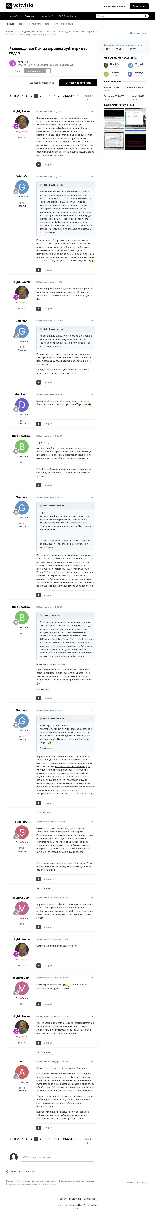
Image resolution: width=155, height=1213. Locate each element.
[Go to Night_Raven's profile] (22, 122)
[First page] (10, 96)
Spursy (24, 61)
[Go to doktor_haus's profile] (130, 74)
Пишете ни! (75, 1198)
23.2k (23, 137)
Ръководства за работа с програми (54, 65)
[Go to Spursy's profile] (12, 63)
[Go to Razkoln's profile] (106, 74)
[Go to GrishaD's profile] (22, 187)
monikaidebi (21, 897)
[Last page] (78, 96)
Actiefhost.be (90, 1205)
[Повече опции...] (92, 111)
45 (22, 203)
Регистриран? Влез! (115, 6)
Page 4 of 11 (88, 98)
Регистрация (139, 6)
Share (16, 71)
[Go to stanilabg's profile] (22, 832)
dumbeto (21, 394)
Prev (16, 96)
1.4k (23, 848)
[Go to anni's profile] (22, 1072)
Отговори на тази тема (78, 82)
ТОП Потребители (64, 24)
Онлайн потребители (39, 24)
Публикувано (49, 111)
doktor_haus (141, 72)
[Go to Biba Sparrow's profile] (22, 446)
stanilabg (21, 821)
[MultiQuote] (38, 164)
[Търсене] (145, 16)
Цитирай (48, 164)
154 (23, 1088)
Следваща (68, 96)
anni (21, 1061)
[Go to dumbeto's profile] (22, 405)
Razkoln (115, 72)
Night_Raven (21, 111)
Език (62, 1198)
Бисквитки (89, 1198)
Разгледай (30, 16)
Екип (21, 24)
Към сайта (14, 16)
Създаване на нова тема (41, 82)
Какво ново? (47, 16)
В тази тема (133, 16)
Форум (10, 24)
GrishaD (21, 176)
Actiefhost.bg (75, 1205)
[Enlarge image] (91, 260)
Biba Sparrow (21, 435)
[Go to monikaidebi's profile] (22, 908)
